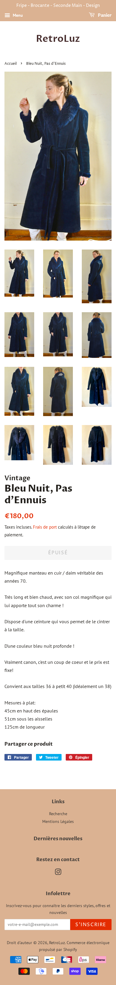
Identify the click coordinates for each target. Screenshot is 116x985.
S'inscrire (90, 924)
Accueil (10, 63)
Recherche (58, 813)
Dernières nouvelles (58, 838)
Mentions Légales (58, 821)
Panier (104, 15)
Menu (17, 15)
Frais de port (45, 527)
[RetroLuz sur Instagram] (58, 873)
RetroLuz (58, 38)
